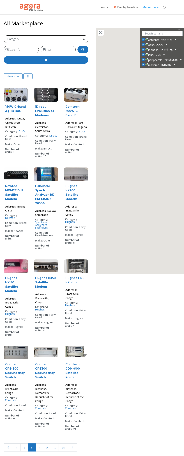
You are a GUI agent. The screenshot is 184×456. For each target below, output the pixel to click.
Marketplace (150, 7)
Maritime (165, 64)
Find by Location (127, 7)
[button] (157, 142)
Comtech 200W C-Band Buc (72, 111)
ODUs (159, 44)
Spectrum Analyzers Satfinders (41, 224)
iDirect (53, 135)
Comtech (10, 400)
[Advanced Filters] (46, 60)
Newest (11, 76)
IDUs (158, 54)
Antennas (166, 39)
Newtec (10, 218)
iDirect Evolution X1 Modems (44, 111)
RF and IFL (166, 49)
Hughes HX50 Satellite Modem (45, 282)
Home (101, 7)
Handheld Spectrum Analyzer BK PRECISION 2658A (44, 194)
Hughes (70, 222)
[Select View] (28, 76)
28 (63, 447)
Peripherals (171, 59)
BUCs (22, 131)
